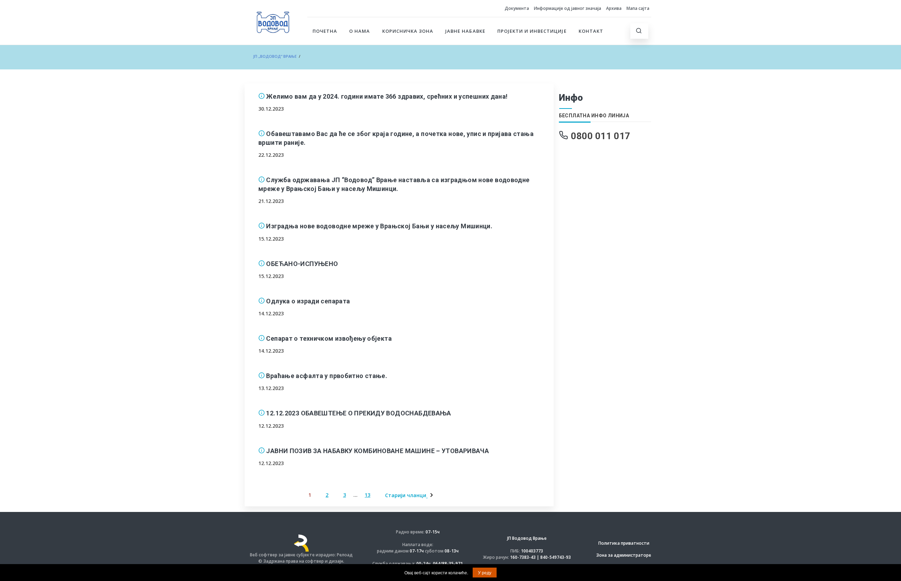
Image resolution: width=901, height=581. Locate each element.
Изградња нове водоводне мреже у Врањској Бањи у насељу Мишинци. (379, 226)
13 (367, 495)
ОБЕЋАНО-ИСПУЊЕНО (302, 263)
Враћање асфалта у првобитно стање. (326, 375)
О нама (359, 31)
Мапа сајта (637, 8)
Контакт (591, 31)
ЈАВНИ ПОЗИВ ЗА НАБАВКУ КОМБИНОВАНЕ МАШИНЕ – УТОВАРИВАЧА (377, 451)
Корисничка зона (408, 31)
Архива (614, 8)
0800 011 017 (600, 136)
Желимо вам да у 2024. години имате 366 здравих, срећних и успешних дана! (387, 96)
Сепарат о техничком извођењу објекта (329, 338)
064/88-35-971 (448, 564)
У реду (484, 572)
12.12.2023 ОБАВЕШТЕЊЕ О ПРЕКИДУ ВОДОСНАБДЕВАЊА (358, 413)
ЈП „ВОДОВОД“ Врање (275, 56)
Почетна (325, 31)
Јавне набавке (465, 31)
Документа (517, 8)
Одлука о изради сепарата (308, 301)
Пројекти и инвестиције (532, 31)
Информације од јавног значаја (567, 8)
